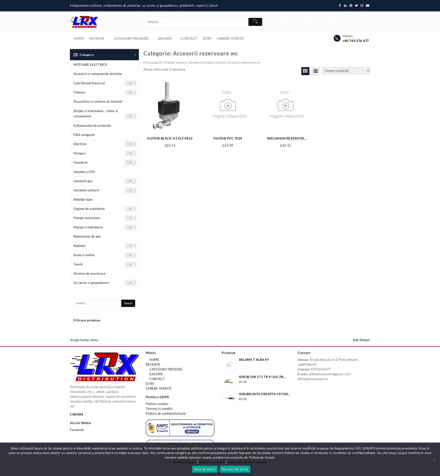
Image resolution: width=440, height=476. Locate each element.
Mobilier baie (83, 199)
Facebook (77, 430)
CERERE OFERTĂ (158, 388)
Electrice (80, 144)
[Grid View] (305, 71)
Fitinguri (80, 153)
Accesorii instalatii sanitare (207, 62)
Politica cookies (157, 404)
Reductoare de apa (87, 236)
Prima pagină (152, 62)
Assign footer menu (84, 340)
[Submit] (255, 22)
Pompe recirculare (87, 218)
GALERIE (155, 374)
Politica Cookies (185, 462)
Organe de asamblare (89, 209)
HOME (153, 359)
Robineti (80, 246)
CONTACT (156, 379)
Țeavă (78, 264)
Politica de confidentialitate (166, 413)
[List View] (316, 71)
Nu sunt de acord (235, 469)
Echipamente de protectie (92, 125)
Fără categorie (84, 135)
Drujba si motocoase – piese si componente (96, 113)
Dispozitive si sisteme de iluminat (98, 101)
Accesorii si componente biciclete (98, 74)
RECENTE (153, 364)
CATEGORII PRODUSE (165, 369)
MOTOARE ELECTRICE (90, 64)
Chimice (79, 92)
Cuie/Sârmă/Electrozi (89, 83)
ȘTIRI (150, 384)
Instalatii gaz (83, 181)
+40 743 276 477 (356, 41)
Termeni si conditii (159, 408)
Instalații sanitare (86, 190)
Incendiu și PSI (84, 172)
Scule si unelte (84, 255)
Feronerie (81, 162)
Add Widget (361, 340)
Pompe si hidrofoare (88, 227)
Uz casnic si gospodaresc (92, 283)
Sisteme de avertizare (90, 273)
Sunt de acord (204, 469)
